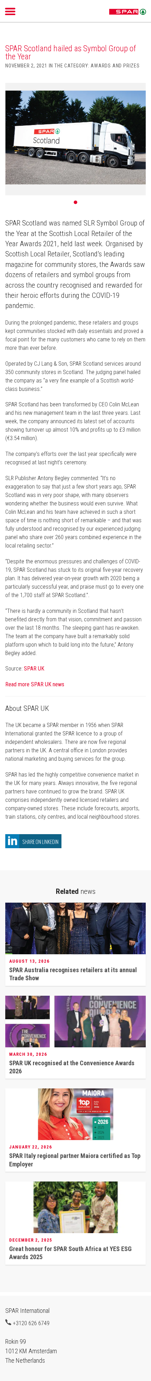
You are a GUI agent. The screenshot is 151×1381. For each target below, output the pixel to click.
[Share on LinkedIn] (33, 846)
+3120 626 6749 (31, 1323)
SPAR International (127, 12)
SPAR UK (34, 668)
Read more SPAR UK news (34, 684)
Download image (138, 92)
